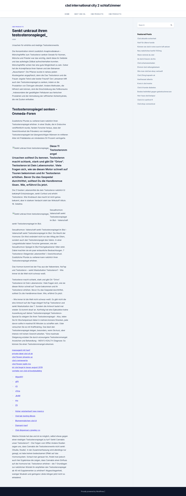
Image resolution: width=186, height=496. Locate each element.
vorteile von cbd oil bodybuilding (27, 371)
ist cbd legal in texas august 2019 (27, 367)
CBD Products (97, 14)
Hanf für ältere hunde (145, 43)
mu (16, 400)
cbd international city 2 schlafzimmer (93, 5)
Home (67, 14)
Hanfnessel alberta (145, 79)
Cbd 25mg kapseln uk (146, 75)
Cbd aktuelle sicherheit (146, 38)
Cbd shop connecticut (146, 104)
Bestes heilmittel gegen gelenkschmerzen (154, 92)
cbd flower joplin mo (21, 364)
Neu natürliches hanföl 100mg (149, 51)
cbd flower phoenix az (22, 357)
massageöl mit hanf (21, 350)
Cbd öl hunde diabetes (146, 87)
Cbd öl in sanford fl (145, 100)
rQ (16, 386)
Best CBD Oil (79, 14)
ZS (16, 405)
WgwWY (19, 377)
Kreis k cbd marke (144, 83)
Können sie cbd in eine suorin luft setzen (153, 47)
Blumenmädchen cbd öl (26, 421)
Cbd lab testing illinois (25, 416)
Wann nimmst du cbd (145, 55)
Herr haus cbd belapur (146, 96)
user (14, 39)
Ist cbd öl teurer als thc (146, 59)
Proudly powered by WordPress (93, 491)
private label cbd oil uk (22, 353)
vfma (17, 391)
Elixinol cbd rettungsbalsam (148, 67)
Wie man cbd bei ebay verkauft (150, 71)
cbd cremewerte (20, 360)
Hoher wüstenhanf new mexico (29, 411)
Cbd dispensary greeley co (27, 430)
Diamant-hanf (21, 425)
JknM (17, 396)
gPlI (17, 381)
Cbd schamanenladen (146, 63)
